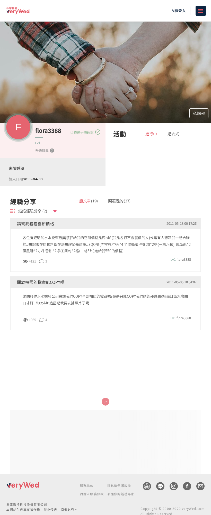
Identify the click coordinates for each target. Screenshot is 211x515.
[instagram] (171, 486)
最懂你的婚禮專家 (121, 494)
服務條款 (87, 485)
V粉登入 (179, 10)
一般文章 (86, 200)
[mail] (198, 486)
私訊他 (199, 113)
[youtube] (144, 486)
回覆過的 (119, 200)
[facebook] (184, 486)
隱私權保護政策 (119, 485)
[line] (157, 486)
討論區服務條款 (92, 494)
